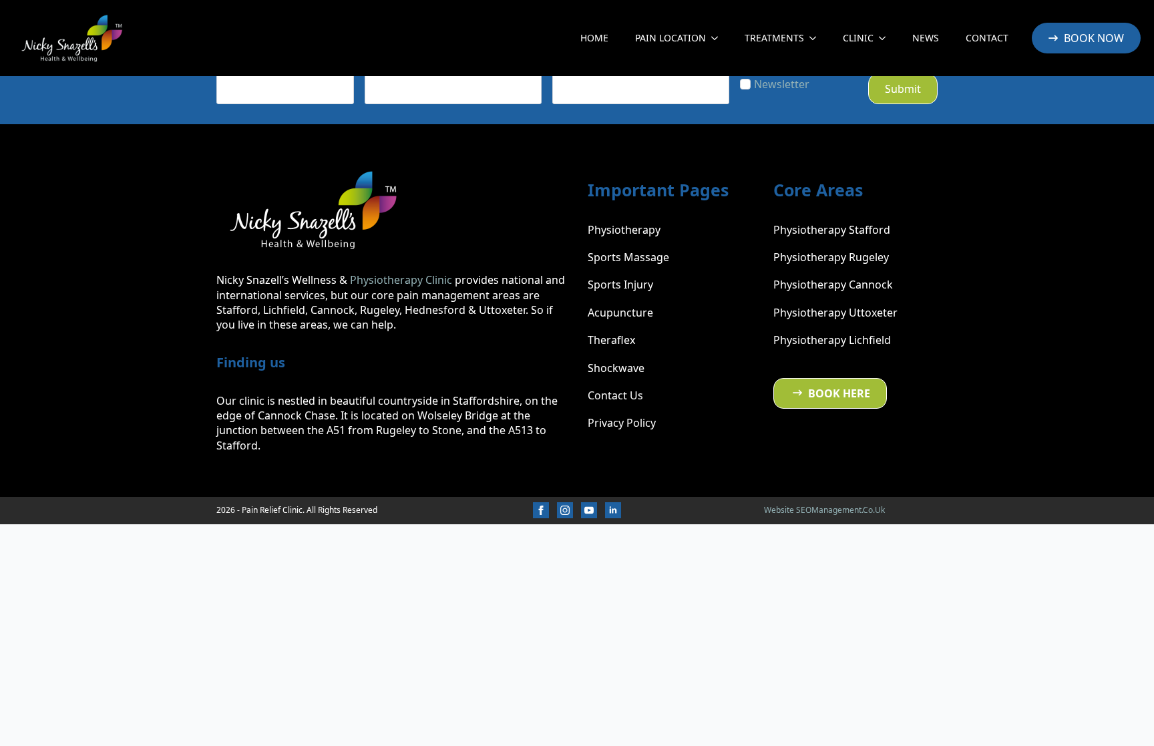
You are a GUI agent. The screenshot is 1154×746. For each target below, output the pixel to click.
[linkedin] (613, 510)
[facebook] (541, 510)
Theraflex (611, 340)
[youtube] (589, 510)
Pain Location (670, 37)
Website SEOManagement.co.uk (824, 510)
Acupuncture (620, 312)
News (925, 37)
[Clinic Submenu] (886, 38)
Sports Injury (620, 284)
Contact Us (615, 395)
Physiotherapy (624, 229)
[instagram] (565, 510)
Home (594, 37)
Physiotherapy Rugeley (831, 257)
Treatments (774, 37)
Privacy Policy (622, 422)
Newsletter (781, 84)
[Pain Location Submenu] (718, 38)
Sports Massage (628, 257)
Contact (987, 37)
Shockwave (616, 368)
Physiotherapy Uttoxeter (835, 312)
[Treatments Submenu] (816, 38)
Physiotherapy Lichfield (832, 340)
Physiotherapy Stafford (831, 229)
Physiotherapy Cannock (833, 284)
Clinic (858, 37)
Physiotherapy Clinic (401, 279)
